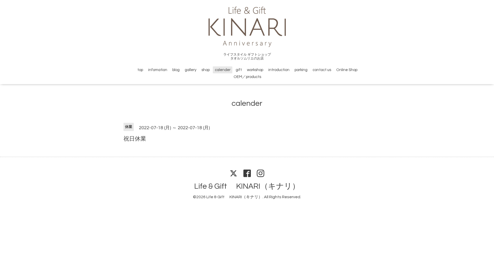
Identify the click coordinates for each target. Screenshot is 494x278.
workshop (255, 70)
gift (239, 70)
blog (176, 70)
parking (301, 70)
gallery (190, 70)
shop (205, 70)
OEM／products (247, 77)
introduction (278, 70)
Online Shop (346, 70)
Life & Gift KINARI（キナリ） (247, 186)
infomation (157, 70)
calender (223, 70)
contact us (322, 70)
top (140, 70)
